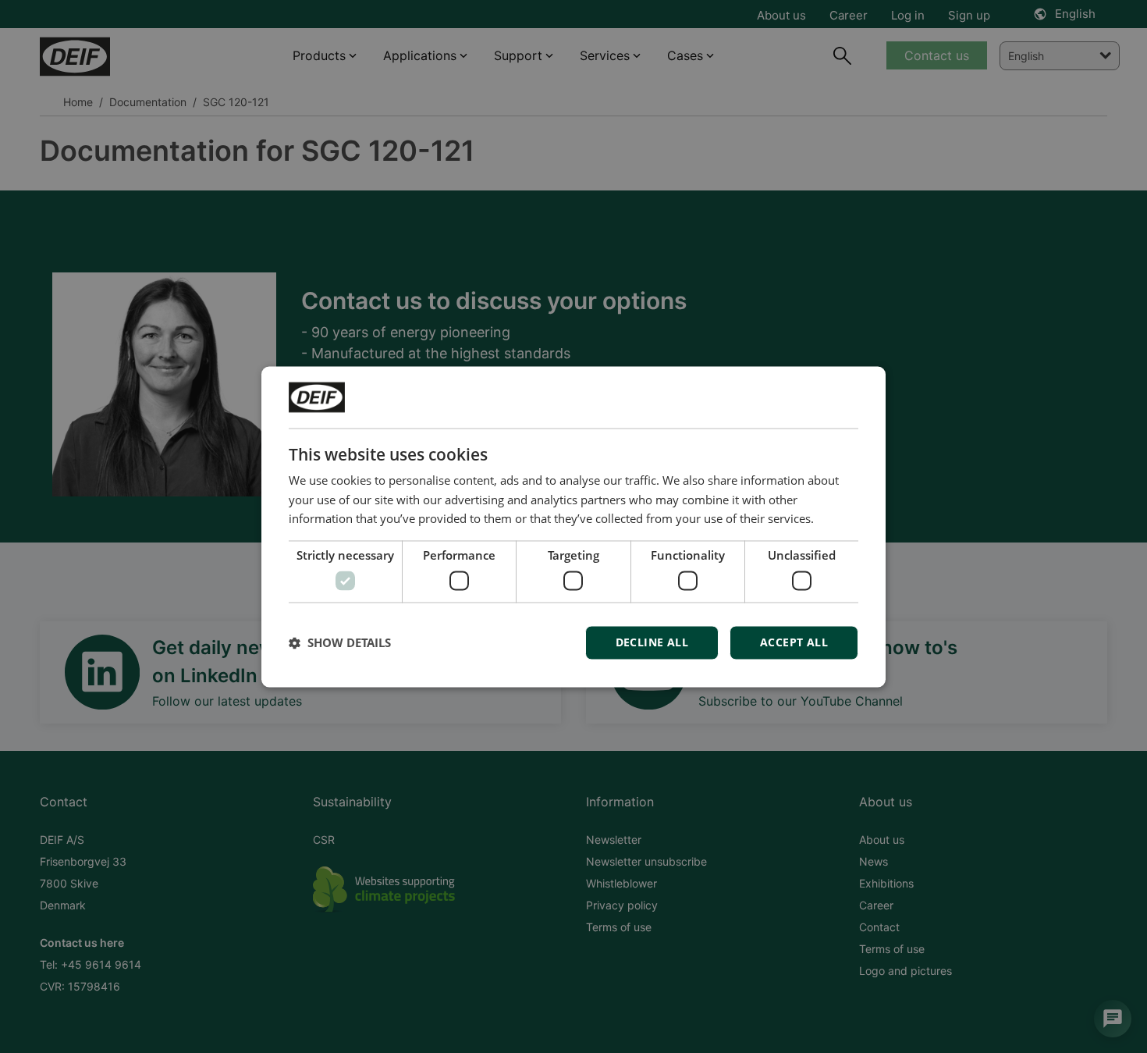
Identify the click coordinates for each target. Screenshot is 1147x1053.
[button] (340, 642)
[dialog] (573, 526)
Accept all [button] (794, 642)
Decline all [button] (652, 642)
